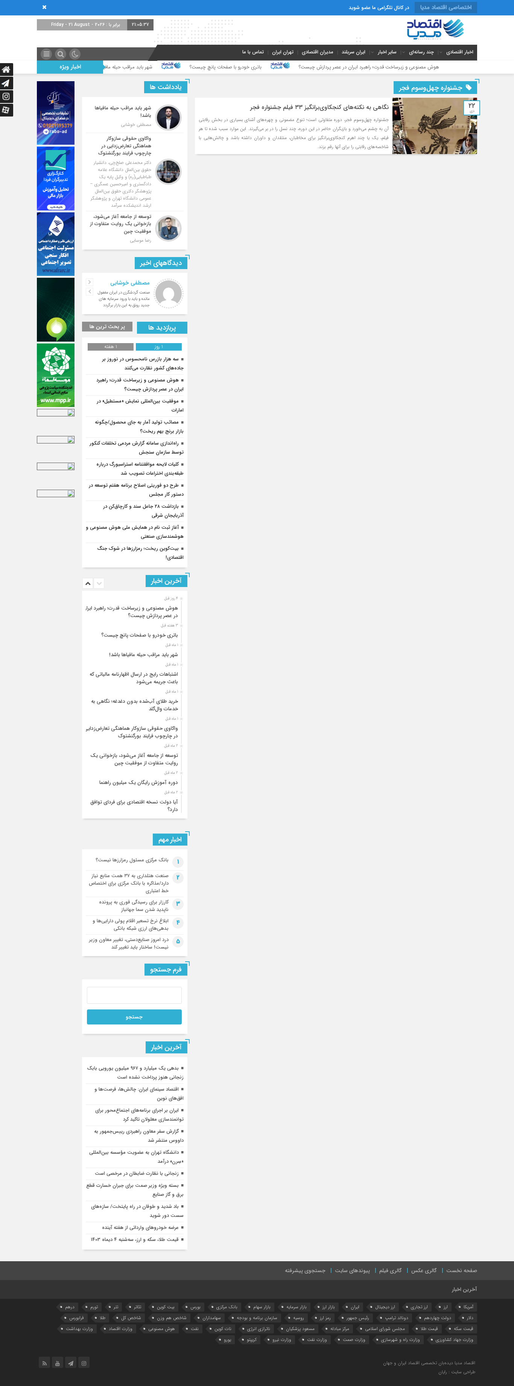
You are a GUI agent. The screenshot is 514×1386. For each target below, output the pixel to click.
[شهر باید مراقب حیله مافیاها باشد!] (135, 118)
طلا (102, 1317)
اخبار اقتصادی (459, 52)
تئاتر (137, 1306)
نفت (195, 1328)
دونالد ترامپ (396, 1317)
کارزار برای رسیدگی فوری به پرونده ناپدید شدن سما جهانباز (134, 906)
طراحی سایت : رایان (456, 1371)
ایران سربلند (353, 52)
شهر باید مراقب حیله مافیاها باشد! (171, 67)
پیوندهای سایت (352, 1270)
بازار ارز (328, 1306)
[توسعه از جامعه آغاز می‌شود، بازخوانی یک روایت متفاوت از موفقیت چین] (135, 227)
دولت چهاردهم (437, 1317)
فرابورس (76, 1317)
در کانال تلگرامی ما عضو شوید (379, 8)
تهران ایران (282, 52)
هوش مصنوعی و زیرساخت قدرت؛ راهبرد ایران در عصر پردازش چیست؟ (420, 67)
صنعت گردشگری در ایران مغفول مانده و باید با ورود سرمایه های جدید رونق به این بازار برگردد (124, 299)
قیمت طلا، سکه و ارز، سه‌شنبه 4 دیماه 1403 (135, 1240)
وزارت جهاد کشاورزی (454, 1339)
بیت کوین (166, 1306)
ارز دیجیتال (385, 1306)
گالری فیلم (390, 1270)
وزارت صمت (354, 1339)
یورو (227, 1339)
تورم (94, 1306)
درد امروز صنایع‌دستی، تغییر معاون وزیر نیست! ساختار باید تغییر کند (129, 943)
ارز (446, 1306)
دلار (470, 1317)
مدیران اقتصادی (317, 52)
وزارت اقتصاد (120, 1328)
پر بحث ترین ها (107, 326)
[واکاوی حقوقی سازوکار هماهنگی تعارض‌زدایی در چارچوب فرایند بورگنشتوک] (135, 172)
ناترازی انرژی (258, 1328)
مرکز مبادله (339, 1328)
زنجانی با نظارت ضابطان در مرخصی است (137, 1173)
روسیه (298, 1317)
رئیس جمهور (358, 1317)
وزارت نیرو (281, 1339)
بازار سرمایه (296, 1306)
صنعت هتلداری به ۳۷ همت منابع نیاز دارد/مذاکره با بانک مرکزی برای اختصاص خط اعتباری (129, 883)
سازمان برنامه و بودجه (257, 1317)
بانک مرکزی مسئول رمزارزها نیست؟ (132, 860)
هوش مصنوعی (161, 1328)
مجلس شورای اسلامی (385, 1328)
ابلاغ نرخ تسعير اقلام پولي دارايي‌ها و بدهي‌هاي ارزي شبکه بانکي (131, 924)
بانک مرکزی (226, 1306)
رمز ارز (325, 1317)
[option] (134, 609)
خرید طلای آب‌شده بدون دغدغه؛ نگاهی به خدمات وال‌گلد (134, 705)
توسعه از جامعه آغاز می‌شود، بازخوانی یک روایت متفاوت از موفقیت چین (134, 759)
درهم (70, 1306)
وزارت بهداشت (79, 1328)
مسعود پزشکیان (300, 1328)
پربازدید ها (162, 327)
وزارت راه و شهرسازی (400, 1339)
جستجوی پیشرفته (305, 1270)
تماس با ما (253, 52)
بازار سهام (262, 1306)
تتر (116, 1306)
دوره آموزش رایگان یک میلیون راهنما (138, 783)
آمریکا (468, 1306)
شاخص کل (131, 1317)
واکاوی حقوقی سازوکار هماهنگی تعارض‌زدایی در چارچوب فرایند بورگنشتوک (131, 732)
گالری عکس (424, 1270)
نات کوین (222, 1328)
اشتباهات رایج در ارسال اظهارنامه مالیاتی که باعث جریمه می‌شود (134, 678)
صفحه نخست (461, 1270)
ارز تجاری (419, 1306)
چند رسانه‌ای (421, 52)
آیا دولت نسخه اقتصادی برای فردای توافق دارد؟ (134, 806)
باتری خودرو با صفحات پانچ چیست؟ (277, 67)
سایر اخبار (387, 52)
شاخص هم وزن (172, 1317)
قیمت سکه (463, 1328)
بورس (195, 1306)
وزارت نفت (317, 1339)
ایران (355, 1306)
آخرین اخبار (464, 1289)
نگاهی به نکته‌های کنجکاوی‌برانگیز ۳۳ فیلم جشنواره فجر (319, 107)
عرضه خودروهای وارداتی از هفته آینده (140, 1228)
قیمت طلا (429, 1328)
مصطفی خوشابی (130, 282)
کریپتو (252, 1339)
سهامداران (211, 1317)
